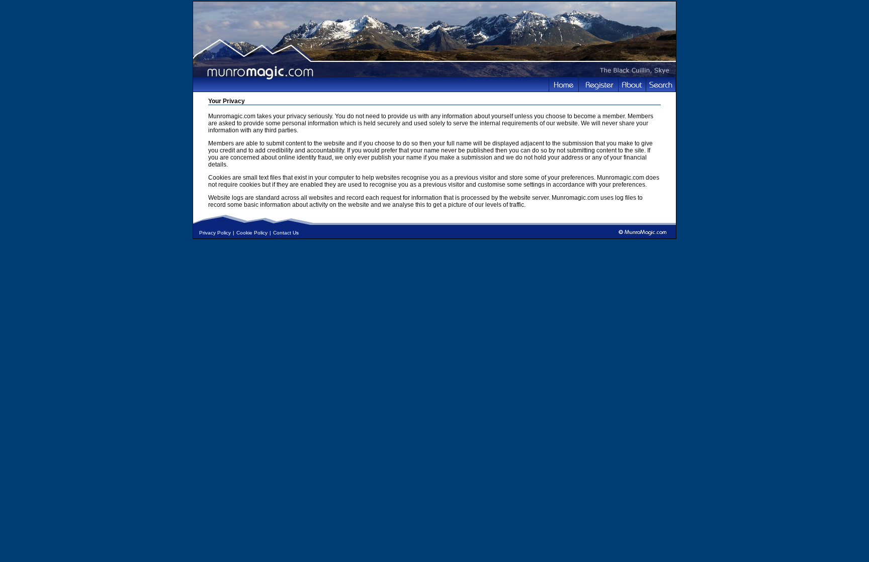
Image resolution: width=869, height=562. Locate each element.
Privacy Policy (215, 232)
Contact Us (286, 232)
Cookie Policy (252, 232)
